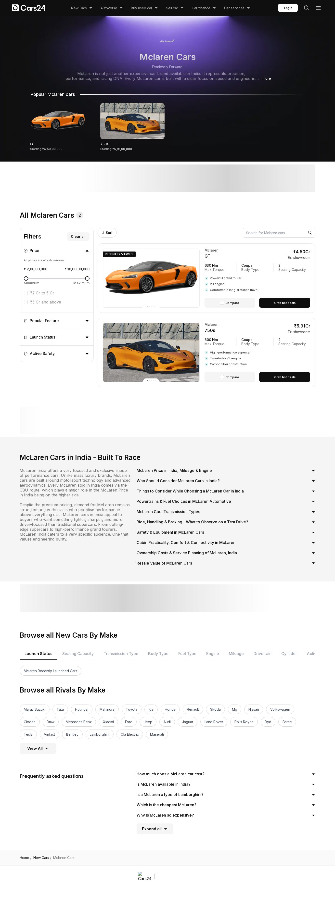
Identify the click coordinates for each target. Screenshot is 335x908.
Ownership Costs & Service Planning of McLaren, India (187, 552)
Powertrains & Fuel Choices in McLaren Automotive (184, 501)
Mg (234, 709)
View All (35, 748)
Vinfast (49, 734)
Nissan (253, 709)
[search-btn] (306, 8)
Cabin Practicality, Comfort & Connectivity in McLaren (186, 542)
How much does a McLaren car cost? (171, 773)
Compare (232, 303)
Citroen (30, 722)
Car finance (201, 8)
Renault (193, 709)
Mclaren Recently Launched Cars (50, 671)
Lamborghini (99, 734)
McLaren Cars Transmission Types (168, 511)
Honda (170, 709)
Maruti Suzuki (34, 709)
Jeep (148, 722)
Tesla (28, 734)
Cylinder (289, 653)
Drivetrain (262, 653)
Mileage (236, 653)
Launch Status (38, 653)
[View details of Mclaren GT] (257, 278)
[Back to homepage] (28, 8)
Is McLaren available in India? (164, 784)
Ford (128, 722)
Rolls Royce (244, 722)
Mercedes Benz (79, 722)
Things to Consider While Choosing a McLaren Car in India (190, 491)
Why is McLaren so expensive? (165, 815)
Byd (268, 722)
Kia (151, 709)
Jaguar (187, 722)
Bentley (72, 734)
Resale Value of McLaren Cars (164, 563)
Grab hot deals (285, 303)
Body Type (158, 653)
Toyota (131, 709)
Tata (60, 709)
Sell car (172, 8)
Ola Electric (130, 734)
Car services (234, 8)
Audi (167, 722)
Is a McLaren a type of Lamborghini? (170, 794)
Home (25, 858)
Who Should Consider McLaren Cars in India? (178, 480)
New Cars (79, 8)
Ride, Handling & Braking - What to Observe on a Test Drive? (192, 521)
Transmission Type (120, 653)
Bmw (50, 722)
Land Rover (214, 722)
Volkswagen (280, 709)
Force (287, 722)
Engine (212, 653)
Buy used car (141, 8)
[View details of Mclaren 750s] (257, 352)
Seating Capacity (78, 653)
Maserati (157, 734)
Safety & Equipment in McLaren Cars (170, 532)
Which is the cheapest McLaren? (166, 804)
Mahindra (107, 709)
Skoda (215, 709)
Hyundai (81, 709)
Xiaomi (108, 722)
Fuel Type (187, 653)
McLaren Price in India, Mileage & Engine (174, 470)
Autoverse (109, 8)
